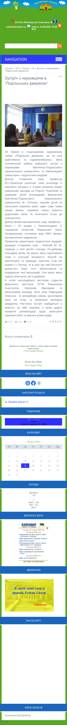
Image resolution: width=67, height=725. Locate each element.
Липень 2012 (33, 442)
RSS (34, 29)
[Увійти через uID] (27, 383)
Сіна (19, 322)
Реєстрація (30, 351)
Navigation (16, 59)
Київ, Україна (33, 419)
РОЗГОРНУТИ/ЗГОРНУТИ (17, 715)
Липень (25, 68)
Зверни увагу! (16, 401)
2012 (17, 68)
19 (33, 466)
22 (58, 466)
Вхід (40, 351)
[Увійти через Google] (39, 383)
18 (33, 68)
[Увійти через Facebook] (33, 383)
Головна (9, 68)
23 (9, 470)
